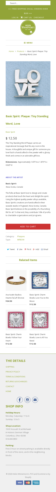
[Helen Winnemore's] (28, 29)
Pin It (29, 249)
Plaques (21, 236)
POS (31, 474)
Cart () (27, 17)
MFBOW (20, 239)
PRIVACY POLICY (13, 371)
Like (20, 249)
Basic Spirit (10, 132)
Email (46, 249)
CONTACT (10, 386)
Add (37, 249)
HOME (8, 391)
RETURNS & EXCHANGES (16, 381)
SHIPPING (10, 366)
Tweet (12, 249)
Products (20, 51)
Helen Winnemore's (21, 474)
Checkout (39, 17)
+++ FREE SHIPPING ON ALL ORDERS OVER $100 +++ (28, 9)
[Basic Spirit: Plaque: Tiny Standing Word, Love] (28, 83)
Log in (15, 17)
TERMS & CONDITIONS (15, 376)
